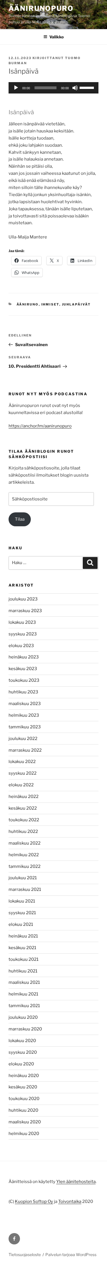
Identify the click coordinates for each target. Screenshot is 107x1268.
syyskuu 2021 (22, 912)
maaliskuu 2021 (24, 982)
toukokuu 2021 (24, 959)
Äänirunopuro (41, 8)
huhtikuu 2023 (23, 692)
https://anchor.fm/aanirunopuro (40, 426)
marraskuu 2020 (25, 1029)
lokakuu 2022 (22, 761)
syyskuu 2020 (23, 1052)
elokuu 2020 (21, 1064)
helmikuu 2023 (24, 715)
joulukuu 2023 (23, 599)
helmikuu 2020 (24, 1133)
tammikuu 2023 (25, 726)
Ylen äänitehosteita (76, 1181)
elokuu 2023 (21, 645)
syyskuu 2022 (23, 773)
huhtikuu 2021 (23, 971)
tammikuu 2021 (24, 1005)
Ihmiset (50, 304)
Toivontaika (69, 1201)
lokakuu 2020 (22, 1040)
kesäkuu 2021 (22, 947)
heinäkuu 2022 (24, 796)
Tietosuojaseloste (25, 1254)
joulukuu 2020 (23, 1017)
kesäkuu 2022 (23, 808)
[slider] (88, 87)
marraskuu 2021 (25, 889)
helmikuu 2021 (23, 994)
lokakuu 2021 (22, 901)
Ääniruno (28, 304)
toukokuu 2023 (24, 680)
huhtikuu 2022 (23, 831)
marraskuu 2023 (25, 610)
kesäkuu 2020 (23, 1087)
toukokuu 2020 (24, 1098)
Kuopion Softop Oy (34, 1201)
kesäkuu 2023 (23, 668)
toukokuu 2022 (24, 819)
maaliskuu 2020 (25, 1121)
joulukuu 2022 (23, 738)
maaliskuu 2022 (25, 843)
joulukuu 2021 (23, 877)
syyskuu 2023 (23, 634)
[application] (53, 87)
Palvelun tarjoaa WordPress (70, 1254)
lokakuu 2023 (22, 622)
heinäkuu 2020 (24, 1075)
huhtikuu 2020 (23, 1110)
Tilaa (20, 519)
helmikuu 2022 (24, 854)
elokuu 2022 (21, 784)
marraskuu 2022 (25, 750)
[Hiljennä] (75, 88)
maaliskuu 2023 (25, 703)
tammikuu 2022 (25, 866)
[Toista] (16, 88)
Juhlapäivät (76, 304)
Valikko (56, 36)
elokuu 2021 (21, 924)
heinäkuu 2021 (23, 936)
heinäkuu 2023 (24, 657)
